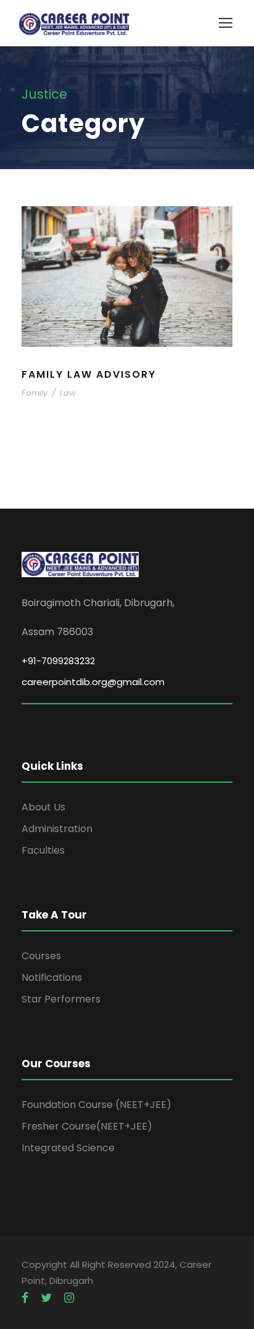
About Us (43, 807)
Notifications (52, 977)
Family (34, 393)
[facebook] (25, 1298)
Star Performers (61, 999)
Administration (57, 829)
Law (68, 393)
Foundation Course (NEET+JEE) (96, 1105)
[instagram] (69, 1298)
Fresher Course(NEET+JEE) (87, 1126)
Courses (41, 956)
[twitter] (46, 1298)
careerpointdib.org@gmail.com (93, 681)
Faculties (43, 850)
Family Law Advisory (89, 374)
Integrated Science (68, 1148)
